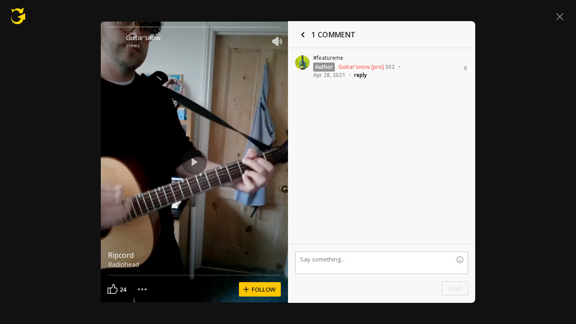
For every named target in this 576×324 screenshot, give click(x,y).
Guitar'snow (143, 37)
